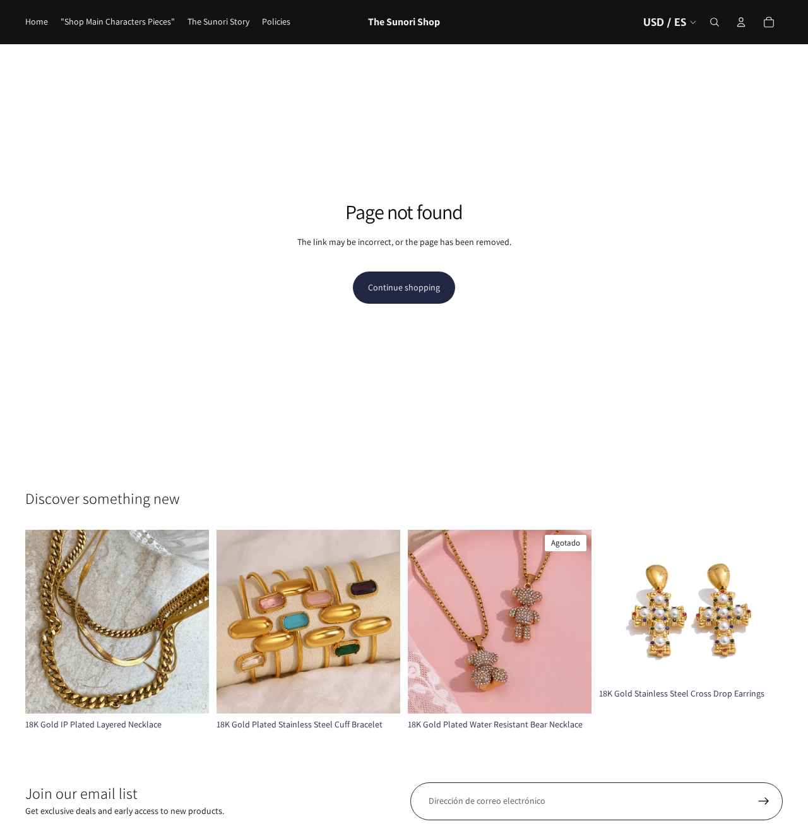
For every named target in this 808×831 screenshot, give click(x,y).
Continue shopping (404, 287)
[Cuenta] (741, 22)
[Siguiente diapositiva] (190, 621)
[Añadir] (763, 663)
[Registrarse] (764, 801)
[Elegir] (189, 694)
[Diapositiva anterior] (44, 621)
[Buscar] (714, 22)
